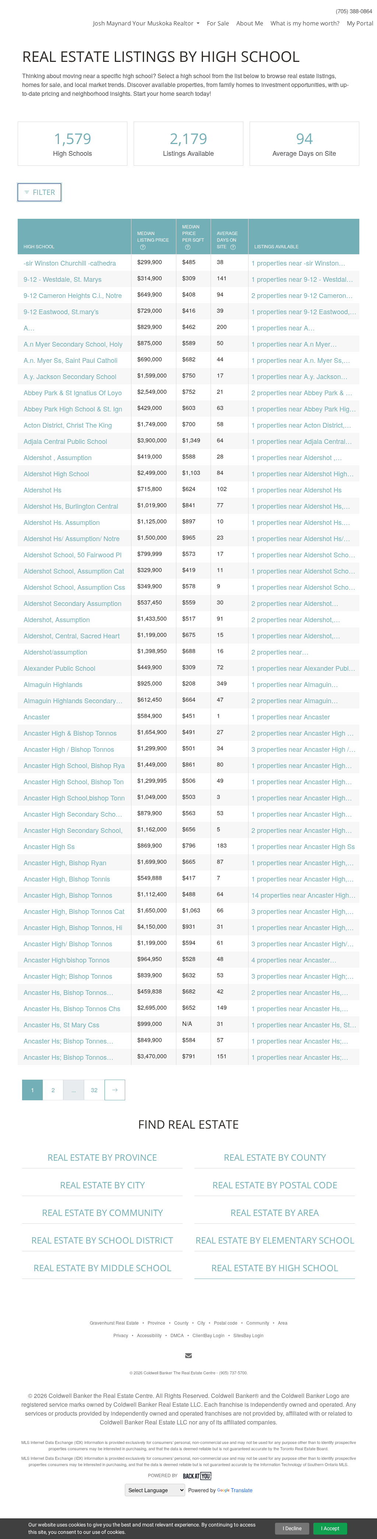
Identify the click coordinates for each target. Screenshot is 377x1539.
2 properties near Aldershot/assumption (283, 652)
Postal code (225, 1322)
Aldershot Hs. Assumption (62, 522)
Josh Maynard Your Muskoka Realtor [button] (144, 23)
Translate (242, 1490)
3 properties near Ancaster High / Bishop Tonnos (300, 749)
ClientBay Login (209, 1335)
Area (283, 1322)
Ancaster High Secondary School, (73, 830)
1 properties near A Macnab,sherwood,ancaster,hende (302, 328)
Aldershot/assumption (55, 651)
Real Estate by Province (102, 1157)
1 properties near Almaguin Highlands (291, 684)
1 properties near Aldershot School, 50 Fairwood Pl (303, 555)
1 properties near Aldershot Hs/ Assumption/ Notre (297, 538)
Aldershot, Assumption (57, 619)
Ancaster (37, 716)
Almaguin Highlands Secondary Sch (70, 700)
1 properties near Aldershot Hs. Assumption (297, 522)
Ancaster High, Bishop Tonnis (67, 878)
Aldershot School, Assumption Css (74, 587)
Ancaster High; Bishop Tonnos (68, 976)
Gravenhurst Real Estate (114, 1322)
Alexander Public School (59, 668)
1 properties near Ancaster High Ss (303, 846)
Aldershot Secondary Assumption (72, 603)
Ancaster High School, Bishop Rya (74, 765)
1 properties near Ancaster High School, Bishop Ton (298, 781)
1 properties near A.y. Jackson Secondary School (296, 376)
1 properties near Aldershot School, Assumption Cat (303, 571)
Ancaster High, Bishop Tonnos (68, 895)
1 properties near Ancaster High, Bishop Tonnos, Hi (299, 927)
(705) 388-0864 (354, 11)
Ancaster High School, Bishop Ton (74, 781)
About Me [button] (249, 23)
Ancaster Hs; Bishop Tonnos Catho (65, 1057)
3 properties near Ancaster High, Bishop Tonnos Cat (299, 911)
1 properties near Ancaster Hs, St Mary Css (300, 1025)
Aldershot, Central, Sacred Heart (72, 635)
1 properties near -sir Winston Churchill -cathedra (295, 263)
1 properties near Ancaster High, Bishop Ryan (299, 862)
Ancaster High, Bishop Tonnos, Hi (73, 927)
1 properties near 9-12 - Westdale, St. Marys (301, 279)
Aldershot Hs (42, 489)
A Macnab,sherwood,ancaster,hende (74, 328)
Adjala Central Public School (65, 441)
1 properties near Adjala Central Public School (298, 441)
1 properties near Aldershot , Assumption (293, 457)
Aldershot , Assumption (58, 457)
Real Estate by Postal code (274, 1185)
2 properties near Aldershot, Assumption (292, 619)
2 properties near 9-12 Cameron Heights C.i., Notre (298, 295)
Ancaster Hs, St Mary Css (61, 1024)
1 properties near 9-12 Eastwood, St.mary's (300, 311)
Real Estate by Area (274, 1212)
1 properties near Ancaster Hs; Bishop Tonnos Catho (296, 1057)
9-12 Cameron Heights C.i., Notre (73, 295)
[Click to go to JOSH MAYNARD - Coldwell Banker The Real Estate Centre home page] (38, 13)
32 (94, 1090)
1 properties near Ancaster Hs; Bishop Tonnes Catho (296, 1041)
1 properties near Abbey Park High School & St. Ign (302, 409)
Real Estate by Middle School (102, 1268)
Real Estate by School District (102, 1240)
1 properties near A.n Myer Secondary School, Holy (290, 344)
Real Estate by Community (102, 1212)
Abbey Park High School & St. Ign (73, 408)
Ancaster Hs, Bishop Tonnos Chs (72, 1008)
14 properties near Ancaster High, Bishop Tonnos (301, 895)
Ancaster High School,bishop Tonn (74, 797)
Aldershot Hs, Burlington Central (71, 506)
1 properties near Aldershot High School (299, 473)
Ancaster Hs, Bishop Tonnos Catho (65, 992)
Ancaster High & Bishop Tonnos (70, 732)
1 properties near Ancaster (290, 716)
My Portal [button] (360, 23)
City (201, 1322)
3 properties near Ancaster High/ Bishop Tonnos (299, 944)
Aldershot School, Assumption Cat (74, 570)
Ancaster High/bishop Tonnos (67, 959)
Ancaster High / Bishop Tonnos (69, 749)
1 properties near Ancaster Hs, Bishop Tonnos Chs (296, 1008)
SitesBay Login (248, 1335)
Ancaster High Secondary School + (72, 814)
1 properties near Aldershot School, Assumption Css (303, 587)
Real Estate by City (102, 1185)
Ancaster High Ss (49, 846)
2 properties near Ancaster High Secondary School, (298, 830)
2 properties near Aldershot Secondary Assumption (291, 603)
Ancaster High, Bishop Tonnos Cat (74, 911)
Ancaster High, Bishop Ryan (65, 862)
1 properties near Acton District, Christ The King (298, 425)
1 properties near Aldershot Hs (296, 489)
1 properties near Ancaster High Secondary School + (298, 814)
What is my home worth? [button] (305, 23)
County (181, 1322)
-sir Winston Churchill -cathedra (70, 262)
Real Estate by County (275, 1157)
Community (257, 1322)
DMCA (177, 1335)
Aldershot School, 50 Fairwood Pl (72, 554)
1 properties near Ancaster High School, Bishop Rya (298, 765)
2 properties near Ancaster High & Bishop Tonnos (301, 733)
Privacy (120, 1335)
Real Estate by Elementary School (274, 1240)
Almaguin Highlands (53, 684)
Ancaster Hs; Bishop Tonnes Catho (65, 1041)
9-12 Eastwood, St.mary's (61, 311)
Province (156, 1322)
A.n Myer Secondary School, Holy (73, 343)
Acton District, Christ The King (68, 425)
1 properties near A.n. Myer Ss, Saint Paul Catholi (297, 360)
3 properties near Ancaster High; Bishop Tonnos (299, 976)
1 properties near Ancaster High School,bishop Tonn (298, 798)
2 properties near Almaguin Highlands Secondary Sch (291, 700)
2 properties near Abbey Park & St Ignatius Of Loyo (301, 392)
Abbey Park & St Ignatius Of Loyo (73, 392)
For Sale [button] (218, 23)
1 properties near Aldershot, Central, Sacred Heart (292, 636)
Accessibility (149, 1335)
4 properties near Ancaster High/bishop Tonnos (290, 960)
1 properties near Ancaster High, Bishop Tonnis (299, 879)
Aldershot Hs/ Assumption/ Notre (72, 538)
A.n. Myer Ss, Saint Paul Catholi (70, 360)
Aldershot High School (56, 473)
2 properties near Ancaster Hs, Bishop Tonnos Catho (296, 992)
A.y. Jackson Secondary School (70, 376)
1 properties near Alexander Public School (302, 668)
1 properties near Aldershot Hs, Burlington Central (297, 506)
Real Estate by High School (274, 1268)
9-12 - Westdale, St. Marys (63, 279)
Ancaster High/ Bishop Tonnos (68, 943)
